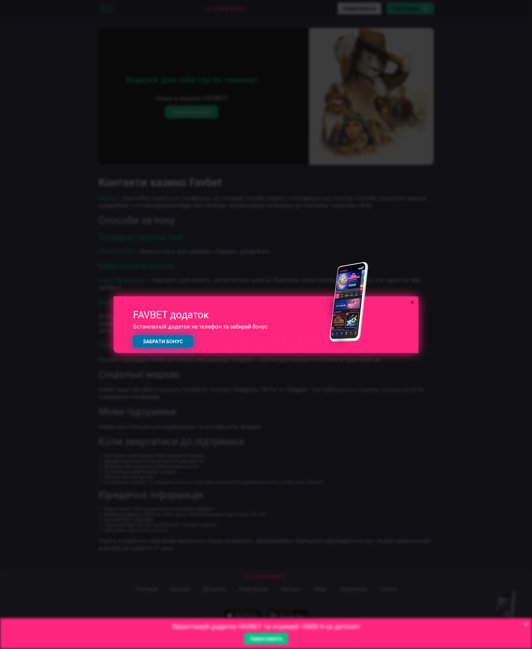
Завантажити (266, 639)
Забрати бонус (163, 341)
